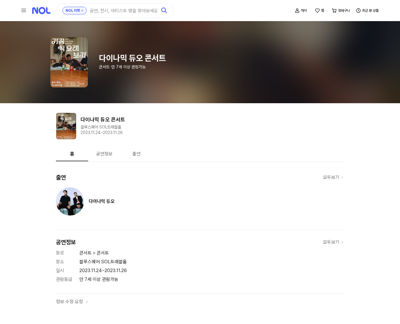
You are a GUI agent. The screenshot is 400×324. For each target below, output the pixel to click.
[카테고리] (23, 10)
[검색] (164, 10)
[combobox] (123, 10)
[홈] (41, 10)
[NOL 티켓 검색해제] (82, 10)
